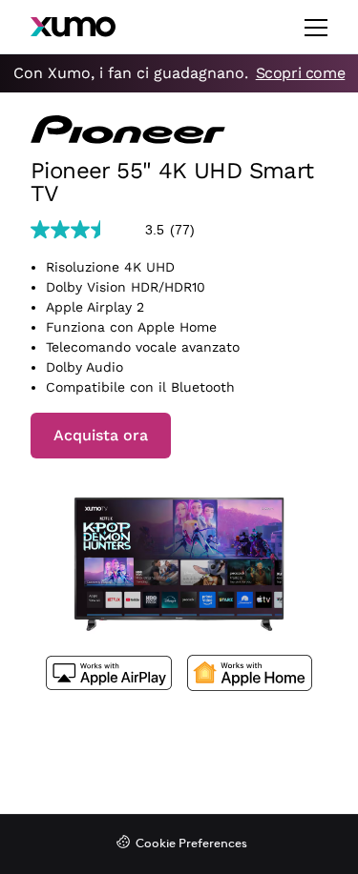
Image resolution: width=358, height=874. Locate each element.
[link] (120, 229)
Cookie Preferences (191, 844)
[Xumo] (73, 26)
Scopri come (301, 73)
